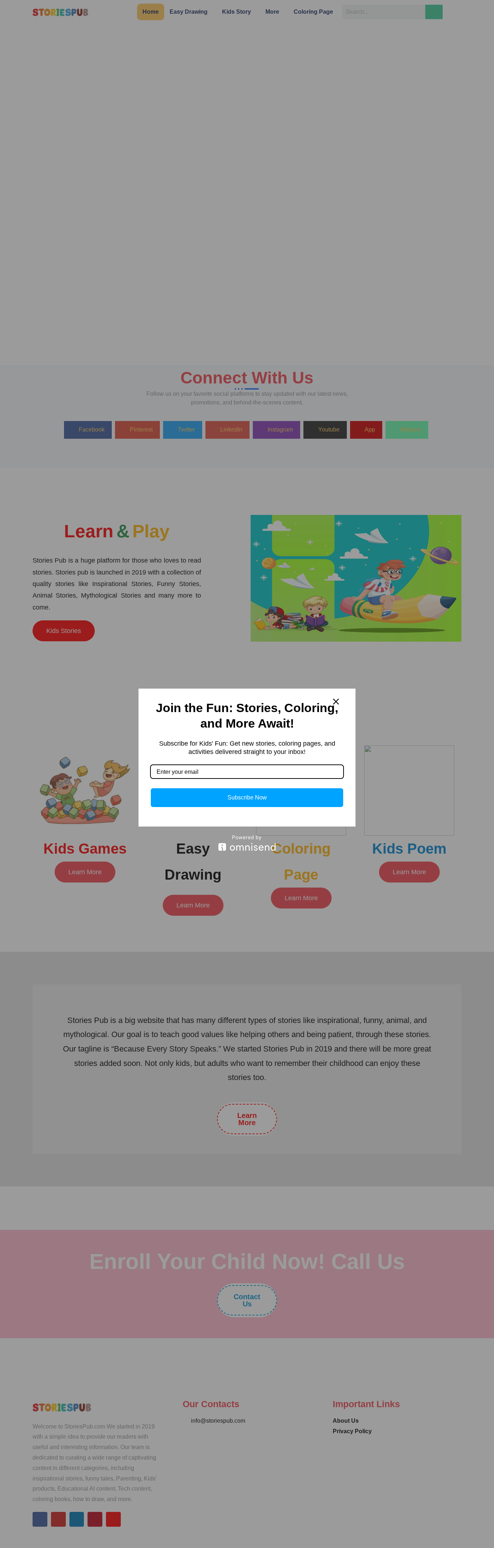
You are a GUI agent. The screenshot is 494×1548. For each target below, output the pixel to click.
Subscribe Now (247, 797)
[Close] (335, 702)
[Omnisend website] (247, 843)
